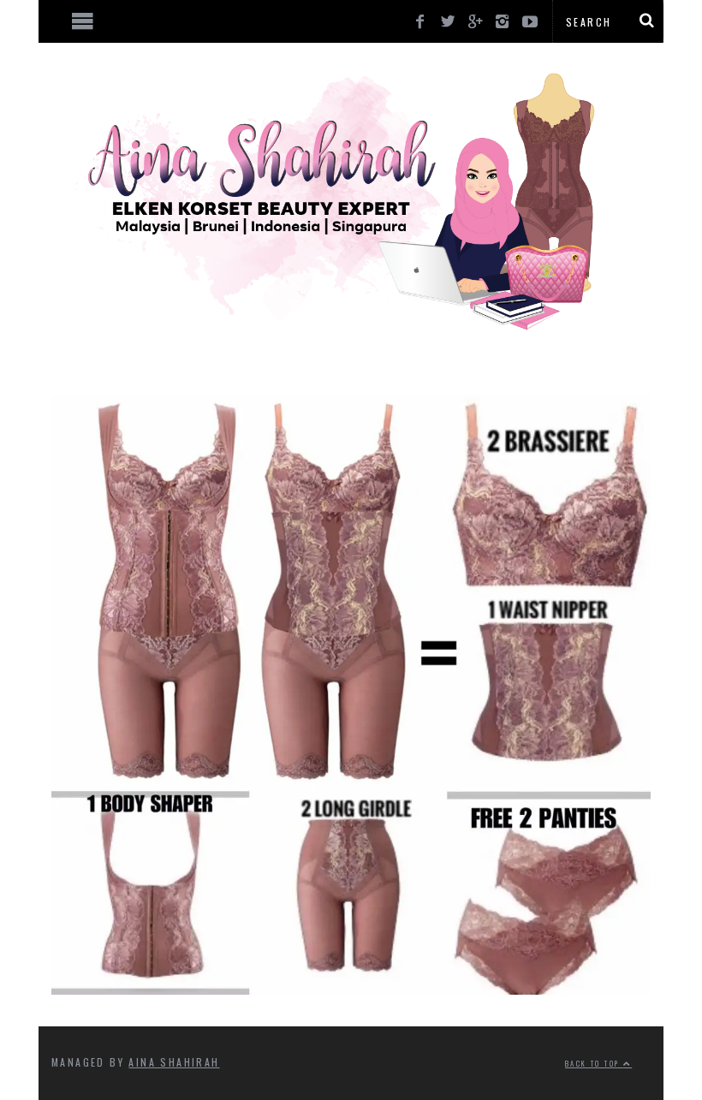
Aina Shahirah (173, 1062)
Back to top (594, 1063)
